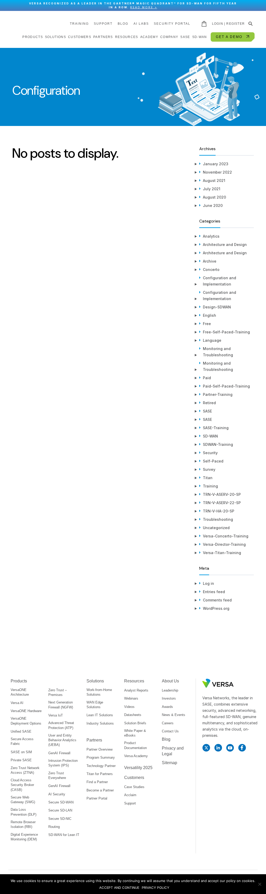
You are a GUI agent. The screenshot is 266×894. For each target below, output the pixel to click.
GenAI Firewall (59, 753)
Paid (207, 378)
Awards (167, 707)
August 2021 (214, 180)
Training (210, 486)
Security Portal (172, 24)
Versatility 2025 (138, 767)
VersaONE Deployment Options (26, 721)
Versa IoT (55, 715)
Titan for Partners (100, 774)
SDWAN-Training (218, 444)
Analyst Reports (136, 690)
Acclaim (130, 795)
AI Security (56, 794)
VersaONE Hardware (26, 711)
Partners (94, 740)
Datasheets (132, 715)
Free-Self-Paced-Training (226, 332)
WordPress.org (216, 608)
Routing (54, 827)
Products (19, 681)
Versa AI (17, 703)
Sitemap (169, 762)
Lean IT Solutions (100, 715)
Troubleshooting (218, 519)
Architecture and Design (225, 244)
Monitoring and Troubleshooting (218, 351)
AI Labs (141, 24)
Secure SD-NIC (59, 819)
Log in (208, 583)
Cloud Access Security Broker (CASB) (22, 784)
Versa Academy (136, 756)
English (209, 315)
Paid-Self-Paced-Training (226, 386)
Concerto (211, 269)
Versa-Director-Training (224, 544)
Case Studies (134, 787)
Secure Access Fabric (22, 741)
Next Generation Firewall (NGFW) (60, 704)
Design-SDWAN (217, 307)
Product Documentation (135, 745)
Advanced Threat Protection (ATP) (61, 725)
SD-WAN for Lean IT (63, 835)
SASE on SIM (21, 752)
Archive (209, 261)
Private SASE (21, 760)
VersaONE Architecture (20, 692)
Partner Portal (97, 798)
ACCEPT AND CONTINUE (119, 887)
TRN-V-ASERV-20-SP (222, 494)
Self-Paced (213, 461)
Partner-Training (217, 394)
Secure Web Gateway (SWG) (23, 799)
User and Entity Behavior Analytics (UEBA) (62, 740)
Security (210, 453)
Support (103, 24)
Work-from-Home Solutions (99, 692)
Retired (209, 403)
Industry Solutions (100, 723)
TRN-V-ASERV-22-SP (222, 502)
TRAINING (79, 24)
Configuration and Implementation (219, 281)
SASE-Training (216, 428)
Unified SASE (21, 731)
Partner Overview (99, 749)
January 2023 (215, 164)
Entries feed (214, 591)
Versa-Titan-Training (222, 552)
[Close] (259, 6)
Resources (134, 681)
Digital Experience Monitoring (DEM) (24, 837)
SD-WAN (210, 436)
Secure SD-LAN (60, 810)
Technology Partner (101, 766)
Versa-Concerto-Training (225, 536)
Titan (207, 477)
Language (212, 340)
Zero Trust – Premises (57, 692)
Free (207, 323)
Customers (134, 777)
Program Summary (101, 757)
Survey (209, 469)
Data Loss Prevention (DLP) (23, 812)
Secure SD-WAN (61, 802)
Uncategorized (216, 527)
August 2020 (214, 197)
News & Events (173, 715)
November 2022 (217, 172)
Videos (129, 707)
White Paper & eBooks (135, 733)
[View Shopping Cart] (204, 23)
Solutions (95, 681)
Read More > (143, 7)
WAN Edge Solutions (95, 704)
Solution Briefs (135, 723)
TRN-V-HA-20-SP (218, 511)
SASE (207, 411)
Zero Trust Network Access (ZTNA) (25, 770)
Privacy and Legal (173, 751)
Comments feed (217, 600)
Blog (123, 24)
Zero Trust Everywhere (57, 775)
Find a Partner (97, 782)
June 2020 (213, 205)
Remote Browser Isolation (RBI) (23, 824)
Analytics (211, 236)
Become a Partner (100, 790)
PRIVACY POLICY (155, 887)
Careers (168, 723)
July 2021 (211, 189)
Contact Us (170, 731)
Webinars (131, 698)
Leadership (170, 690)
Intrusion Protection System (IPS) (63, 763)
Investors (169, 698)
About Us (170, 681)
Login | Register (228, 24)
